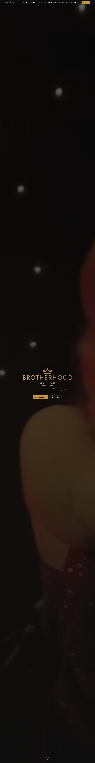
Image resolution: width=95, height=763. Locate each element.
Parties (38, 2)
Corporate (43, 2)
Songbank (50, 2)
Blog (62, 2)
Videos (55, 2)
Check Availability (40, 397)
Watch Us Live (56, 397)
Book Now (86, 2)
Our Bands (25, 2)
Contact (76, 2)
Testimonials (69, 2)
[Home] (12, 2)
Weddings (33, 2)
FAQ (59, 2)
